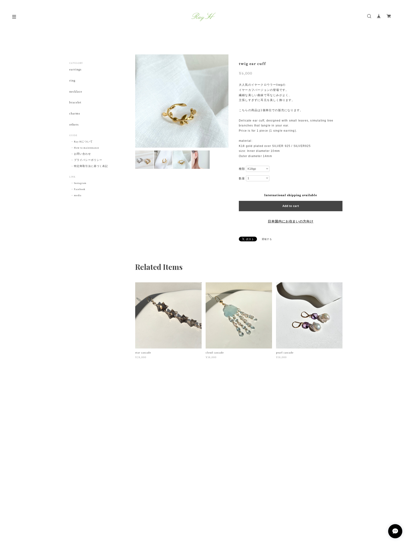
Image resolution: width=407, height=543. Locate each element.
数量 (242, 178)
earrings (75, 70)
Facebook (79, 189)
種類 (242, 168)
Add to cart (290, 206)
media (77, 195)
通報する (267, 239)
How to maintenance (86, 148)
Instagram (80, 183)
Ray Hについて (83, 141)
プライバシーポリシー (88, 160)
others (74, 125)
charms (74, 114)
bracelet (75, 103)
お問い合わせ (82, 154)
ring (72, 81)
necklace (75, 92)
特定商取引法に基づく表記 (91, 166)
